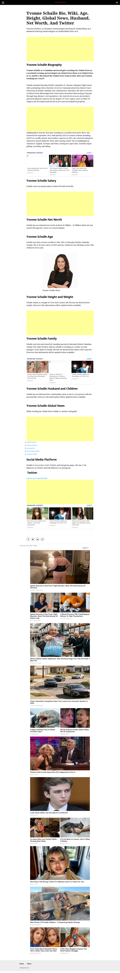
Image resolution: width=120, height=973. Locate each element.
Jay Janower (30, 448)
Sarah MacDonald (32, 451)
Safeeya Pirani (31, 445)
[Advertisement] (60, 49)
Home (22, 964)
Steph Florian (31, 442)
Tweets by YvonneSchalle (36, 478)
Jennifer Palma (31, 454)
